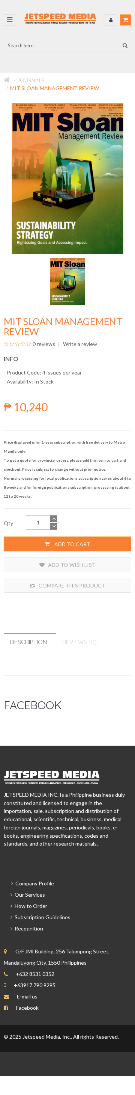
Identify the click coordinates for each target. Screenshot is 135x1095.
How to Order (29, 906)
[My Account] (110, 20)
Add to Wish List (71, 565)
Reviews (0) (79, 642)
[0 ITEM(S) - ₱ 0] (125, 20)
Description (28, 642)
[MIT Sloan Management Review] (68, 281)
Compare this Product (71, 585)
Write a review (79, 344)
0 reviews (44, 344)
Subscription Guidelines (41, 917)
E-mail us (27, 996)
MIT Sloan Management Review (54, 88)
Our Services (28, 894)
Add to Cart (71, 544)
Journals (31, 80)
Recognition (27, 928)
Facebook (27, 1007)
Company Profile (33, 883)
